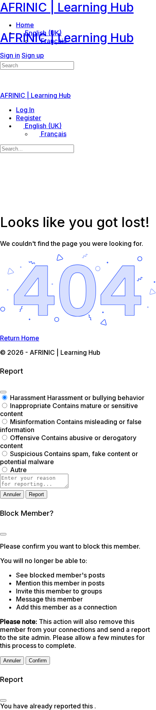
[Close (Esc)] (3, 392)
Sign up (33, 55)
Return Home (19, 338)
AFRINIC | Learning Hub (67, 7)
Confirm (38, 661)
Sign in (10, 55)
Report (36, 494)
